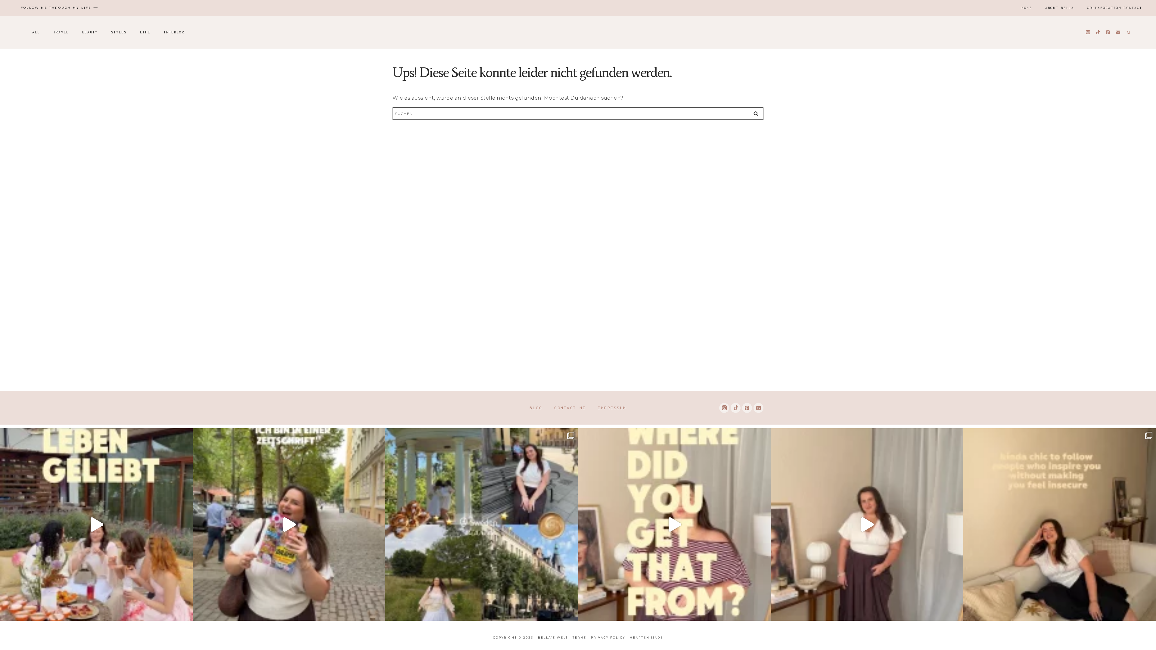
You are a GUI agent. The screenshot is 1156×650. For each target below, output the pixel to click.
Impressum (612, 407)
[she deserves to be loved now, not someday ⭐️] (867, 524)
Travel (61, 32)
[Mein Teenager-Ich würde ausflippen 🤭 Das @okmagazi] (289, 524)
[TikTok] (1098, 32)
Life (145, 32)
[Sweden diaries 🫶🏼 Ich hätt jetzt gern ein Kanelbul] (481, 524)
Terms (579, 637)
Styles (119, 32)
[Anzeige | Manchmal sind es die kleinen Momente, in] (96, 524)
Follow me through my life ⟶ (59, 8)
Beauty (90, 32)
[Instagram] (1088, 32)
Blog (536, 407)
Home (1026, 8)
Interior (174, 32)
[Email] (1118, 32)
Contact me (570, 407)
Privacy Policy (608, 637)
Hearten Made (646, 637)
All (36, 32)
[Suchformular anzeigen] (1127, 32)
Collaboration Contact (1114, 8)
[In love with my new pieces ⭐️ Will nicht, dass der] (674, 524)
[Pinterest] (1108, 32)
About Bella (1059, 8)
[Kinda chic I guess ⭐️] (1059, 524)
